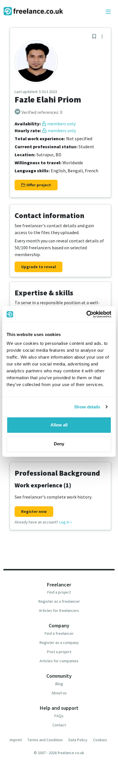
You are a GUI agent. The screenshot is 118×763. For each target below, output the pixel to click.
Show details (87, 406)
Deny (59, 443)
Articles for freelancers (59, 610)
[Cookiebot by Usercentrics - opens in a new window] (86, 314)
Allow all (59, 424)
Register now (34, 511)
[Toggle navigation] (108, 12)
